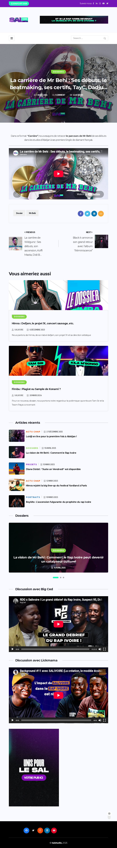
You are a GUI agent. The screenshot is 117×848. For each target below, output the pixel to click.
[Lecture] (12, 649)
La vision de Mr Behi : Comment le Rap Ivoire (51, 452)
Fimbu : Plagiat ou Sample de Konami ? (36, 389)
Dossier (19, 213)
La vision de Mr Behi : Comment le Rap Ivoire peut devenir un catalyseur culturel (58, 559)
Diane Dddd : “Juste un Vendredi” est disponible (53, 469)
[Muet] (99, 649)
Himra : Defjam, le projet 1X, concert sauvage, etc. (43, 323)
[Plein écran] (104, 649)
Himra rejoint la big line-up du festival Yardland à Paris (56, 485)
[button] (55, 577)
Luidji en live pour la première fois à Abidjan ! (51, 436)
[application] (58, 624)
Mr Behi (32, 213)
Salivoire (18, 329)
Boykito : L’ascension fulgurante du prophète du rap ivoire (58, 502)
